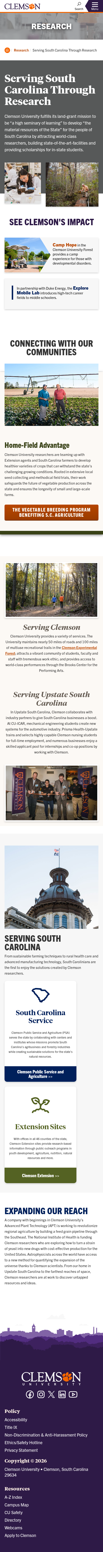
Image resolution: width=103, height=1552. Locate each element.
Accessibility (16, 1419)
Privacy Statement (21, 1450)
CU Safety (14, 1512)
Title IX (11, 1427)
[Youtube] (73, 1396)
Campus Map (17, 1504)
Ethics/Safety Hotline (23, 1442)
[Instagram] (41, 1396)
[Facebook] (30, 1396)
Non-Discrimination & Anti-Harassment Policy (46, 1434)
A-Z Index (13, 1497)
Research (21, 50)
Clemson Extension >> (40, 1175)
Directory (13, 1520)
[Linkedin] (62, 1396)
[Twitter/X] (51, 1397)
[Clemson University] (22, 8)
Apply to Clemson (20, 1535)
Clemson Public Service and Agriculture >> (40, 1073)
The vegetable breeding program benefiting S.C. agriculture (51, 512)
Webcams (13, 1527)
